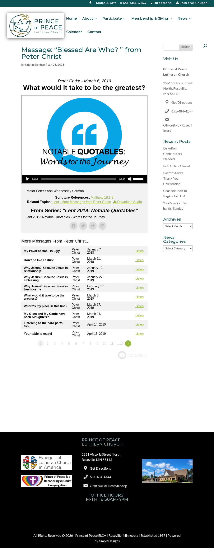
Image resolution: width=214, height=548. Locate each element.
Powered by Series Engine (132, 355)
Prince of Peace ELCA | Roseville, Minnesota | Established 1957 (120, 535)
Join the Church (193, 3)
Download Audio (129, 202)
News (183, 18)
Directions (162, 3)
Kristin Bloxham (35, 64)
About (87, 18)
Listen (139, 251)
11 (111, 343)
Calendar (74, 32)
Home (71, 18)
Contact (94, 32)
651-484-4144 (134, 3)
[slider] (139, 178)
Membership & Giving (149, 18)
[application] (84, 179)
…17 (120, 343)
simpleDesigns (109, 541)
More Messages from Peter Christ (86, 202)
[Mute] (129, 179)
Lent (55, 202)
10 (104, 343)
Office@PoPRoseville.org (108, 486)
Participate (112, 18)
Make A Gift (106, 3)
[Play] (27, 179)
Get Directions (181, 102)
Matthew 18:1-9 (102, 197)
